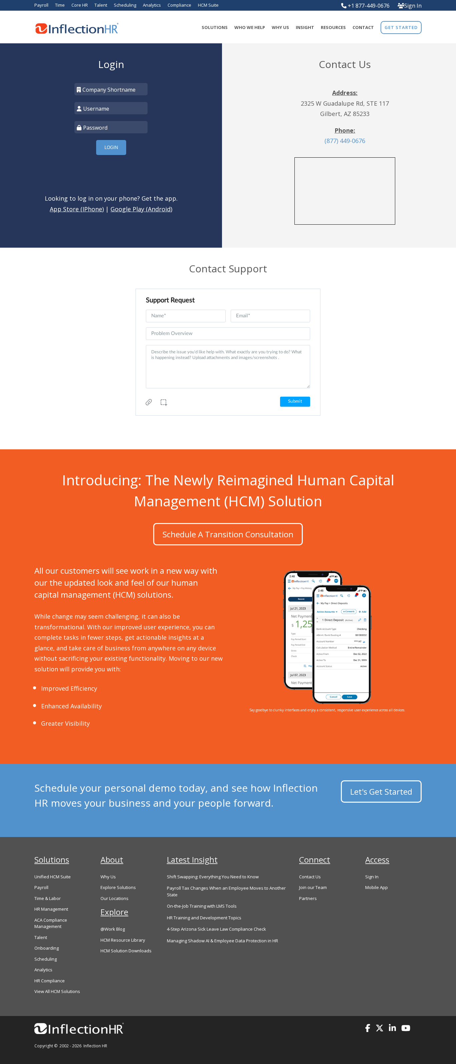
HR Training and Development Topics (204, 918)
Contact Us (310, 877)
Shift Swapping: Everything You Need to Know (213, 877)
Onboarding (46, 948)
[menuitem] (401, 27)
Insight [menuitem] (305, 27)
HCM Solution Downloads (126, 951)
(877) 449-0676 (344, 141)
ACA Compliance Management (50, 923)
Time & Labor (47, 898)
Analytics (43, 970)
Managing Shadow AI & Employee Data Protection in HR (222, 941)
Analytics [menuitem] (152, 5)
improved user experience (151, 627)
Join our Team (313, 887)
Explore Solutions (118, 887)
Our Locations (114, 898)
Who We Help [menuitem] (249, 27)
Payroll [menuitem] (41, 5)
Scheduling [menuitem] (125, 5)
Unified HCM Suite (52, 877)
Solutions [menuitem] (215, 27)
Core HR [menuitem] (79, 5)
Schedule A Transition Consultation (228, 534)
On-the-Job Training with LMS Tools (202, 906)
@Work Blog (112, 929)
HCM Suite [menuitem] (208, 5)
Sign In (413, 5)
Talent (40, 937)
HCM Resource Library (122, 940)
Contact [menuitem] (363, 27)
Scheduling (45, 959)
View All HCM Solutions (57, 991)
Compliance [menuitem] (179, 5)
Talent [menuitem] (100, 5)
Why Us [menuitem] (280, 27)
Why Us (108, 877)
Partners (308, 898)
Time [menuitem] (60, 5)
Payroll (41, 887)
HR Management (51, 909)
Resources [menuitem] (333, 27)
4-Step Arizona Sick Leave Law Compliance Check (216, 929)
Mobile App (376, 887)
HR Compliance (49, 981)
